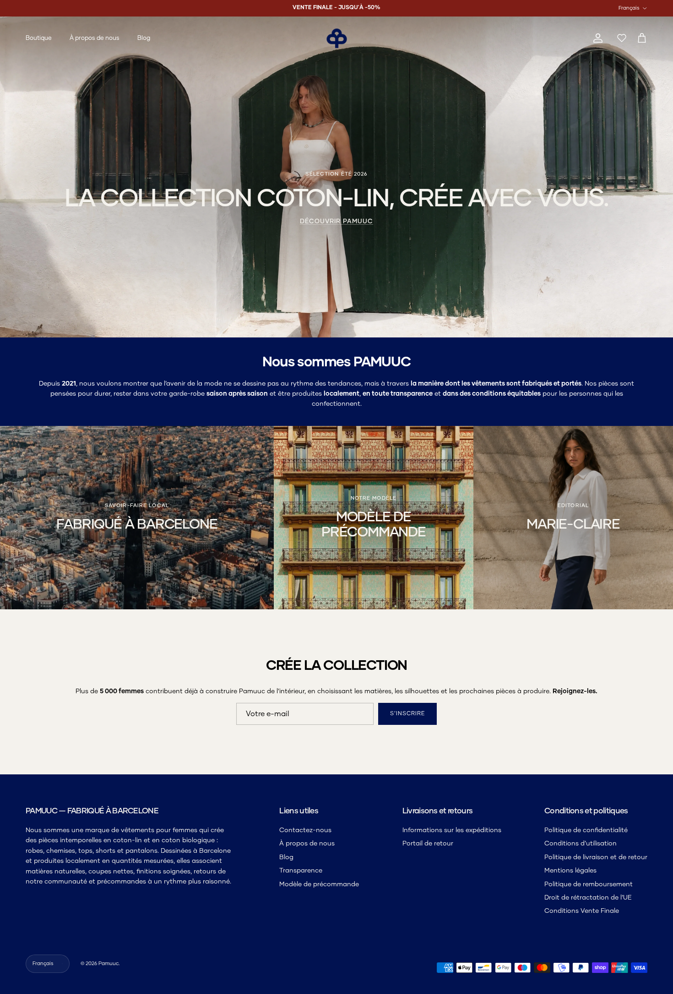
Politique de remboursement (588, 884)
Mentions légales (570, 870)
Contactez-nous (305, 830)
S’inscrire (407, 714)
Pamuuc (108, 963)
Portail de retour (427, 843)
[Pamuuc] (336, 38)
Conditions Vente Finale (581, 911)
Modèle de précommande (319, 884)
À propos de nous (94, 38)
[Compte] (596, 38)
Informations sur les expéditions (451, 830)
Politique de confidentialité (586, 830)
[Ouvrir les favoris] (620, 38)
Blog (143, 38)
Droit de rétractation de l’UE (588, 898)
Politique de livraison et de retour (595, 857)
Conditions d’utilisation (580, 843)
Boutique (39, 38)
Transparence (300, 870)
